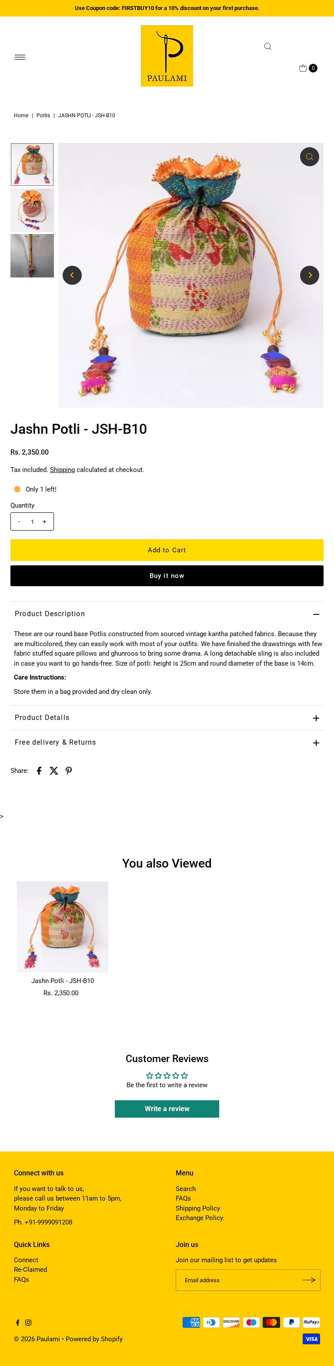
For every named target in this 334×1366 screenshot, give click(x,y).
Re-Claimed (30, 1270)
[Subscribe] (310, 1280)
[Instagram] (28, 1323)
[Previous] (72, 275)
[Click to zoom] (309, 156)
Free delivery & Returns (56, 742)
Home (21, 115)
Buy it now (167, 576)
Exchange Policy (199, 1218)
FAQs (183, 1198)
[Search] (290, 46)
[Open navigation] (20, 57)
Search (186, 1189)
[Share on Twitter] (53, 770)
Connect (26, 1260)
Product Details (42, 717)
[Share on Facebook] (39, 770)
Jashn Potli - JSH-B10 (62, 981)
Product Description (50, 614)
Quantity (22, 505)
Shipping (62, 470)
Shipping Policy (198, 1208)
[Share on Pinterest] (68, 770)
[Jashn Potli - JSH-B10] (62, 927)
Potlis (43, 115)
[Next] (309, 275)
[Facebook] (18, 1323)
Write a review (167, 1109)
